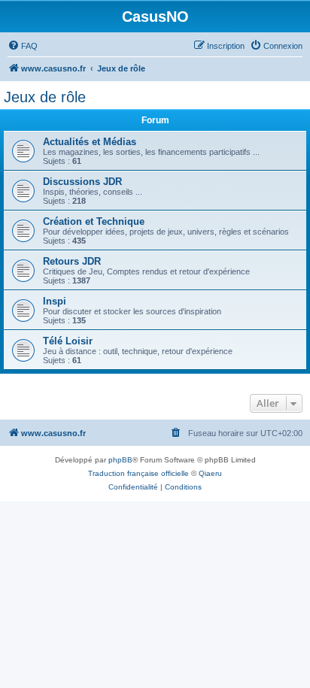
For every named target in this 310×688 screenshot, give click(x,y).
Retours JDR (72, 261)
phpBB (120, 460)
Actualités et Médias (89, 141)
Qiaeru (210, 473)
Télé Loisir (68, 341)
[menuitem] (23, 46)
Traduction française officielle (138, 473)
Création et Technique (93, 221)
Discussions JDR (82, 181)
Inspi (54, 301)
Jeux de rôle (45, 97)
